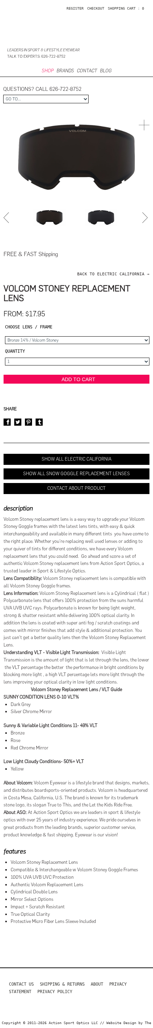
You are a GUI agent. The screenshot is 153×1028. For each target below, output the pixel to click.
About (97, 984)
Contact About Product (76, 488)
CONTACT (87, 70)
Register (75, 8)
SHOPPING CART (122, 8)
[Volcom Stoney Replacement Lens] (49, 217)
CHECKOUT (95, 8)
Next (145, 217)
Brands (65, 70)
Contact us (21, 984)
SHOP (48, 70)
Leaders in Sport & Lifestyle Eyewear (43, 50)
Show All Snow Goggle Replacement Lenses (76, 473)
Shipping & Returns (62, 984)
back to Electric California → (113, 274)
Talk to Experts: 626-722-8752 (36, 56)
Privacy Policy (54, 991)
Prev (7, 217)
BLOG (105, 70)
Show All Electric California (76, 459)
